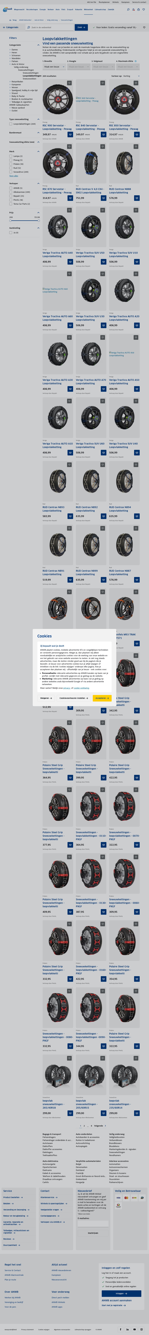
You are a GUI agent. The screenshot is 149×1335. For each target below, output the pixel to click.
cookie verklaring (81, 688)
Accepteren (101, 698)
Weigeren (44, 698)
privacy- (67, 688)
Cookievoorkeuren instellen (72, 698)
